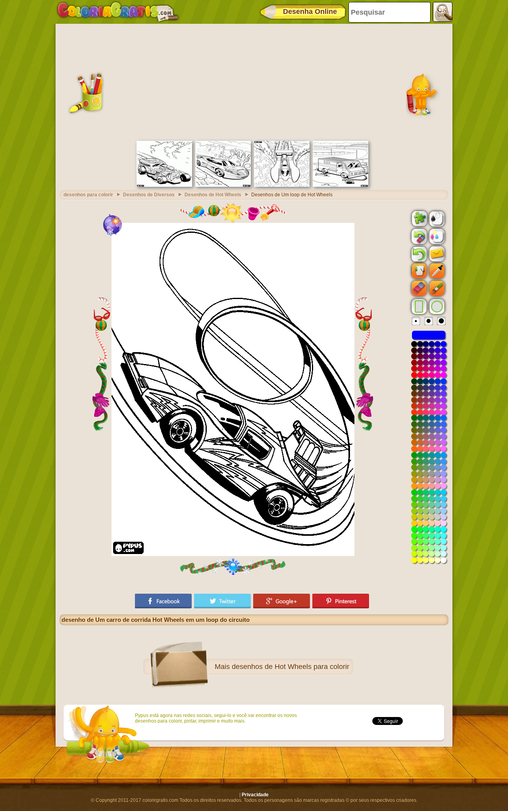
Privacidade (255, 795)
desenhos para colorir (88, 194)
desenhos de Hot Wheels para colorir (290, 667)
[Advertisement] (254, 81)
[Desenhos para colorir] (118, 12)
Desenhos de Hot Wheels (213, 194)
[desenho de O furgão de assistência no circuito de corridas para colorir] (340, 185)
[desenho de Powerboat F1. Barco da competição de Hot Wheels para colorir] (282, 185)
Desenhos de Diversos (149, 194)
